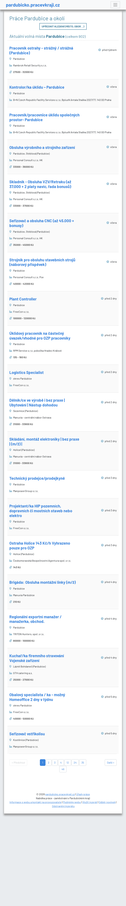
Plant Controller (23, 298)
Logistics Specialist (26, 372)
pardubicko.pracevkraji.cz (33, 5)
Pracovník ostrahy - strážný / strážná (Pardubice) (41, 50)
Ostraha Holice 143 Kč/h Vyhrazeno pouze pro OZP (39, 545)
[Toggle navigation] (115, 4)
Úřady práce (83, 794)
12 (67, 762)
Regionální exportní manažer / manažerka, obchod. (35, 619)
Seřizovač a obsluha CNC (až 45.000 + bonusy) (41, 223)
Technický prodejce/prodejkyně (37, 478)
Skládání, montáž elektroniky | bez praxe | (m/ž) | (44, 441)
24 (75, 762)
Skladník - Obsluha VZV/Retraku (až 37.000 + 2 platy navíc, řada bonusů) (40, 184)
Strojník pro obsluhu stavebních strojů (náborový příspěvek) (42, 262)
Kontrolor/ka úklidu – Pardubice (36, 87)
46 (63, 769)
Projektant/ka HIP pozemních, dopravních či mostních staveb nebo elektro (40, 511)
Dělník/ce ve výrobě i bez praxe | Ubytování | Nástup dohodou (37, 402)
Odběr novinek (107, 802)
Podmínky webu (72, 802)
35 (82, 762)
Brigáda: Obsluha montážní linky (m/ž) (42, 582)
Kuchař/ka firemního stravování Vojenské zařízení (36, 658)
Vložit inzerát (89, 802)
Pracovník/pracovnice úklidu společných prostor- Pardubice (44, 117)
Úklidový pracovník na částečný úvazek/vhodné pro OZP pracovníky (39, 335)
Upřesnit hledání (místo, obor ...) (63, 26)
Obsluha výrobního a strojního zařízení (42, 147)
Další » (110, 762)
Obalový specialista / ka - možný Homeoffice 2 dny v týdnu (37, 697)
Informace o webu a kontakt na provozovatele (36, 802)
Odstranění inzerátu (63, 806)
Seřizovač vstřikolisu (27, 733)
